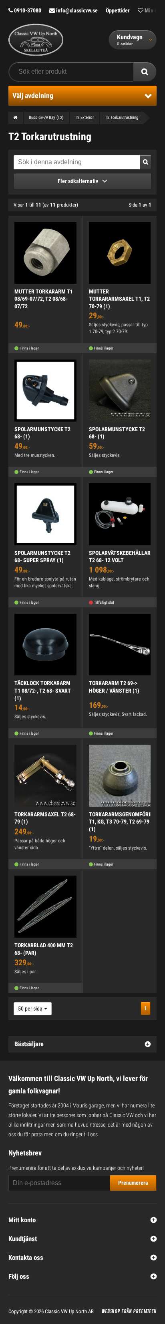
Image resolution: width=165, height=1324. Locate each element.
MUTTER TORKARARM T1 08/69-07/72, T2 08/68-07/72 (43, 298)
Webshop (111, 1311)
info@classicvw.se (76, 10)
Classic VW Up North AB (69, 1311)
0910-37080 (27, 10)
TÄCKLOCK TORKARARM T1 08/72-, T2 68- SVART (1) (42, 690)
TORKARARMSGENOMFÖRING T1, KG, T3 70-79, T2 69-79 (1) (123, 821)
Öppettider (118, 10)
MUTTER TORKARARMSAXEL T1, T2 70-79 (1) (119, 298)
